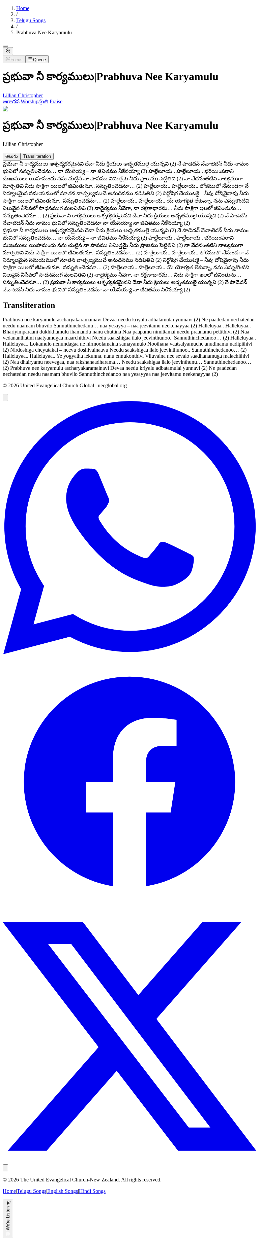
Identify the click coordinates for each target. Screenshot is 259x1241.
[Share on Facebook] (129, 907)
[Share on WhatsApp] (129, 652)
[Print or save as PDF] (5, 1167)
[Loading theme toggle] (5, 46)
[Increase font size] (8, 51)
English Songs (62, 1191)
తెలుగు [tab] (11, 156)
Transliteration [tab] (37, 156)
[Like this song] (5, 397)
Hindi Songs (92, 1191)
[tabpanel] (129, 194)
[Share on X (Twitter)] (129, 1161)
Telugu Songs (31, 20)
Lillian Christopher (23, 95)
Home (22, 8)
